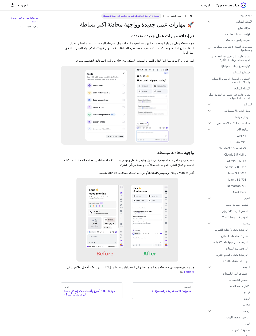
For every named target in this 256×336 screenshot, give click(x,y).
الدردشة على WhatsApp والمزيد (229, 242)
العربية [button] (24, 5)
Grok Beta (239, 192)
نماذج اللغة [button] (242, 129)
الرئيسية (206, 5)
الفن (247, 324)
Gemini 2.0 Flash (235, 167)
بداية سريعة (246, 15)
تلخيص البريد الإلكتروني (235, 211)
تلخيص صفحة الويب (237, 205)
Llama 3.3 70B (237, 179)
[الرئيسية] (190, 16)
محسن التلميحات (238, 280)
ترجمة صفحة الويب (237, 317)
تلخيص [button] (246, 198)
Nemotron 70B (236, 186)
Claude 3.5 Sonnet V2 (232, 148)
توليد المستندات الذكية (235, 261)
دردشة (246, 223)
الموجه (246, 267)
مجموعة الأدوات (241, 330)
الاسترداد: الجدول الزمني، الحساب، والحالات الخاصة (230, 80)
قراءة (247, 292)
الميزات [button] (248, 104)
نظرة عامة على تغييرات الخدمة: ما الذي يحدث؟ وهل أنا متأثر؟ (230, 58)
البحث (246, 299)
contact (189, 272)
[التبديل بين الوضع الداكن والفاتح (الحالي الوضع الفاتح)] (12, 5)
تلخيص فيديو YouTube (235, 217)
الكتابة (246, 305)
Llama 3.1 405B (236, 173)
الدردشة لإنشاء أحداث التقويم (231, 230)
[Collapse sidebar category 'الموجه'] (209, 267)
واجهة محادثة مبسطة (28, 26)
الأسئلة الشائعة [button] (244, 21)
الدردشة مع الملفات (237, 248)
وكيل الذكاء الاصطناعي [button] (237, 111)
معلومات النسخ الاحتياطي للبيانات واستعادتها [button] (233, 48)
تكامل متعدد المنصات (238, 286)
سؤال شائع (244, 28)
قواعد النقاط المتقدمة (237, 34)
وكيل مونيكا (241, 117)
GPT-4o (241, 136)
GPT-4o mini (238, 142)
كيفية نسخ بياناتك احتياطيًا (235, 66)
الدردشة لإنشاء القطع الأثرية (232, 255)
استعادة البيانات (241, 72)
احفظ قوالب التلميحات (235, 273)
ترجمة (246, 311)
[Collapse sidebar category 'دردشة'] (209, 223)
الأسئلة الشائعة (241, 88)
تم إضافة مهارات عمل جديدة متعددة (24, 19)
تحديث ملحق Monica (238, 40)
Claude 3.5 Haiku (235, 154)
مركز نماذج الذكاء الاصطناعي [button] (233, 123)
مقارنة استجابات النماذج (234, 236)
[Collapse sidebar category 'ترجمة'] (209, 311)
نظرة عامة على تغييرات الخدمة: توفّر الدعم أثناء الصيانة (229, 96)
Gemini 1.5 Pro (236, 161)
